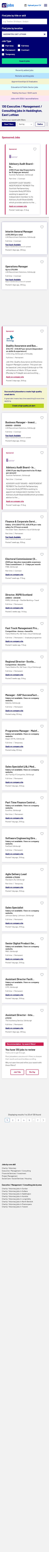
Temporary (10, 54)
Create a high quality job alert (23, 406)
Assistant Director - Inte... (19, 1014)
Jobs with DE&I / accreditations (24, 98)
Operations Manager (16, 266)
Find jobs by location (12, 28)
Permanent (10, 50)
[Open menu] (45, 5)
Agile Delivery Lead (16, 874)
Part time (9, 45)
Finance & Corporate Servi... (21, 521)
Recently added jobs (24, 70)
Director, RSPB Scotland (18, 594)
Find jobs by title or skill (14, 15)
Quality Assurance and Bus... (22, 345)
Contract (25, 50)
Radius (40, 124)
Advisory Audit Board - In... (21, 165)
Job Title (17, 1072)
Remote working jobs (24, 76)
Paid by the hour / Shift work (24, 93)
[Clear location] (44, 34)
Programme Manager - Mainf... (22, 730)
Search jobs (24, 61)
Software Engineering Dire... (21, 838)
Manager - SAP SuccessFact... (22, 694)
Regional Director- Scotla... (20, 661)
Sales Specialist (14, 907)
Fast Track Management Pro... (22, 628)
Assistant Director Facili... (19, 979)
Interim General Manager (19, 231)
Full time (25, 45)
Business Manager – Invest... (21, 422)
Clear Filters (8, 124)
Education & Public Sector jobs (24, 87)
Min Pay (32, 1072)
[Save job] (34, 149)
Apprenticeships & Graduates (25, 81)
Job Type (6, 41)
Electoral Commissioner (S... (21, 558)
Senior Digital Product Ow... (20, 943)
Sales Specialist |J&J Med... (20, 766)
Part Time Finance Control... (21, 802)
